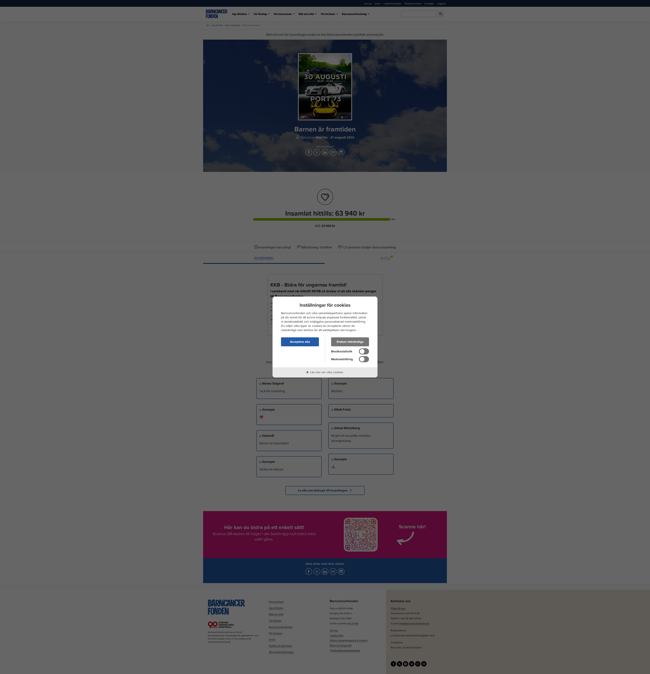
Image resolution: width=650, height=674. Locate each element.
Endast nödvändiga (350, 342)
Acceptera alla (300, 342)
